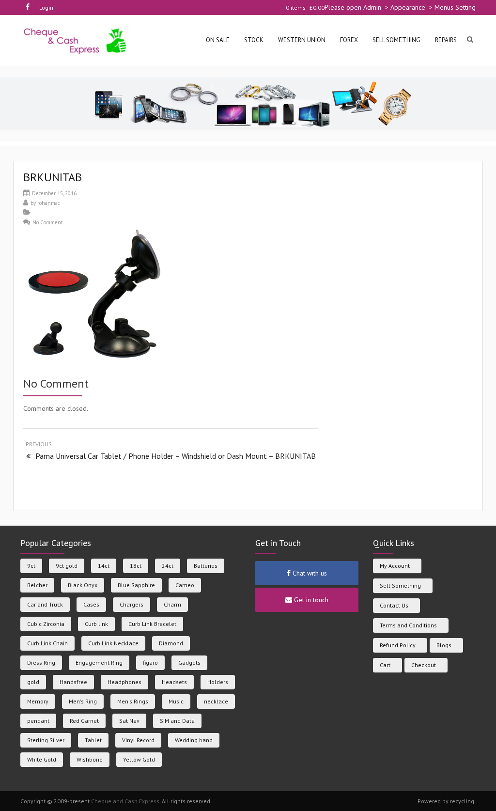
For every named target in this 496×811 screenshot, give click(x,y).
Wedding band (194, 740)
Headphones (124, 682)
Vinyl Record (138, 740)
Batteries (205, 565)
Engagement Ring (99, 662)
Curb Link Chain (47, 643)
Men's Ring (83, 701)
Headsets (174, 682)
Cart (385, 665)
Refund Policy (398, 645)
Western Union (302, 40)
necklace (216, 701)
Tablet (93, 740)
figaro (150, 662)
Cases (91, 604)
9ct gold (67, 565)
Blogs (443, 645)
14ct (103, 565)
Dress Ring (41, 662)
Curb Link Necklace (113, 643)
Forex (349, 40)
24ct (167, 565)
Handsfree (73, 682)
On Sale (218, 40)
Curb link (96, 623)
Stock (254, 40)
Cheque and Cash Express (125, 801)
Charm (172, 604)
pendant (38, 720)
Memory (37, 701)
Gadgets (189, 662)
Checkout (423, 665)
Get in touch (310, 599)
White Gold (41, 759)
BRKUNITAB (52, 177)
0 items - (305, 7)
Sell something (396, 40)
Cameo (184, 585)
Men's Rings (132, 701)
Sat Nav (129, 720)
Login (46, 7)
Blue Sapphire (136, 585)
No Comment (47, 222)
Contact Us (394, 605)
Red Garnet (84, 720)
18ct (135, 565)
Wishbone (90, 759)
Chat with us (309, 573)
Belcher (37, 585)
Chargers (131, 604)
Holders (217, 682)
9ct (31, 565)
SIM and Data (177, 720)
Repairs (446, 40)
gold (33, 682)
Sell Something (400, 585)
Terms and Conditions (408, 625)
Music (176, 701)
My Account (395, 565)
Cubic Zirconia (45, 623)
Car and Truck (45, 604)
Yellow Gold (139, 759)
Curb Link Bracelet (152, 623)
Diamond (171, 643)
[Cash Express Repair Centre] (75, 40)
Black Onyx (82, 585)
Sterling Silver (45, 740)
